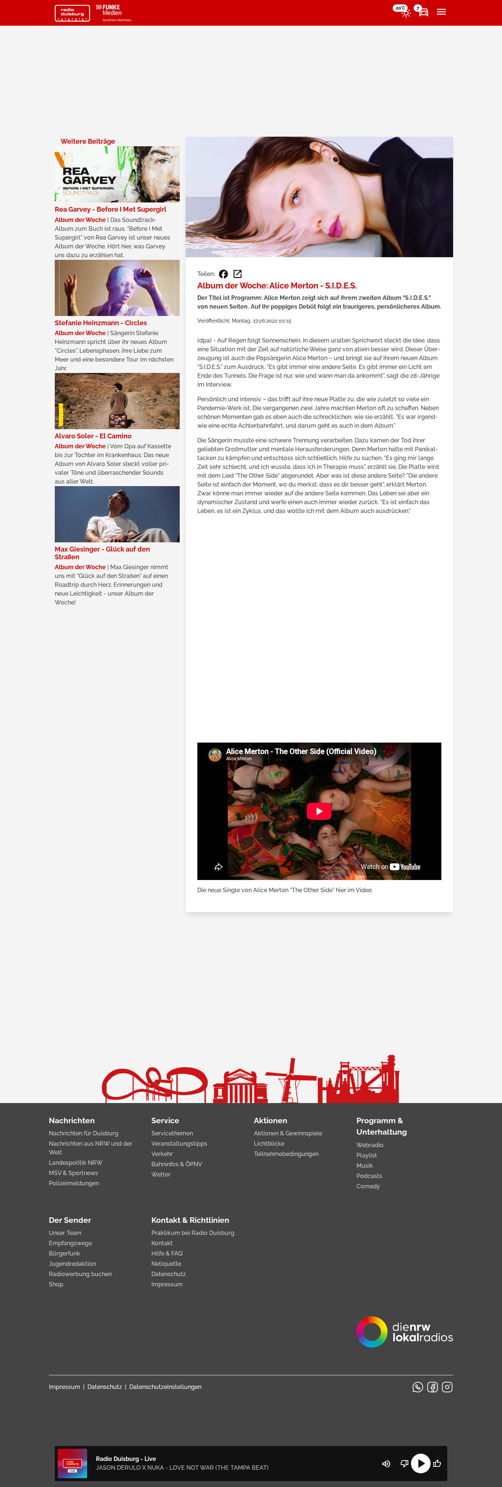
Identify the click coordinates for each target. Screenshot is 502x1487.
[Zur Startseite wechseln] (72, 13)
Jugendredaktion (72, 1263)
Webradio (370, 1145)
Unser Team (65, 1232)
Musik (364, 1165)
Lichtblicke (269, 1143)
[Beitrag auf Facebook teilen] (223, 274)
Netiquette (166, 1263)
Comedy (368, 1186)
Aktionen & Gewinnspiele (288, 1133)
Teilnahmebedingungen (286, 1153)
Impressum (167, 1284)
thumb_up (437, 1463)
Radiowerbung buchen (80, 1274)
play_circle (421, 1463)
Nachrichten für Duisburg (83, 1133)
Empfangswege (70, 1243)
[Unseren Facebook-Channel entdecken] (432, 1387)
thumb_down (404, 1463)
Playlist (366, 1155)
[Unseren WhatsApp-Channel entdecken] (418, 1387)
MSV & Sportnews (73, 1173)
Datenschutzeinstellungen (165, 1386)
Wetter (161, 1174)
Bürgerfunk (64, 1253)
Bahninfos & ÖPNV (176, 1164)
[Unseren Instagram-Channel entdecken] (447, 1387)
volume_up (386, 1464)
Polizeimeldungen (74, 1183)
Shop (56, 1284)
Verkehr (162, 1153)
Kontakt (162, 1243)
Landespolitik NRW (76, 1162)
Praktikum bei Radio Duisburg (192, 1232)
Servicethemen (172, 1133)
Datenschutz (168, 1274)
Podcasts (369, 1175)
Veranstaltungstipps (179, 1143)
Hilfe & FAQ (167, 1253)
